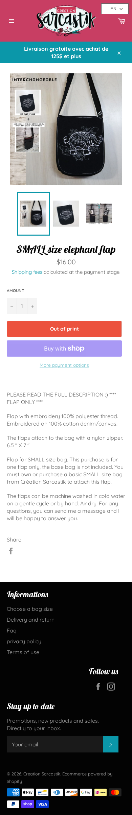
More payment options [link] (64, 365)
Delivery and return (30, 619)
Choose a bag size (30, 608)
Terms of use (23, 652)
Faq (12, 630)
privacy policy (24, 641)
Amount (15, 290)
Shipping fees (27, 272)
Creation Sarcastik (41, 773)
